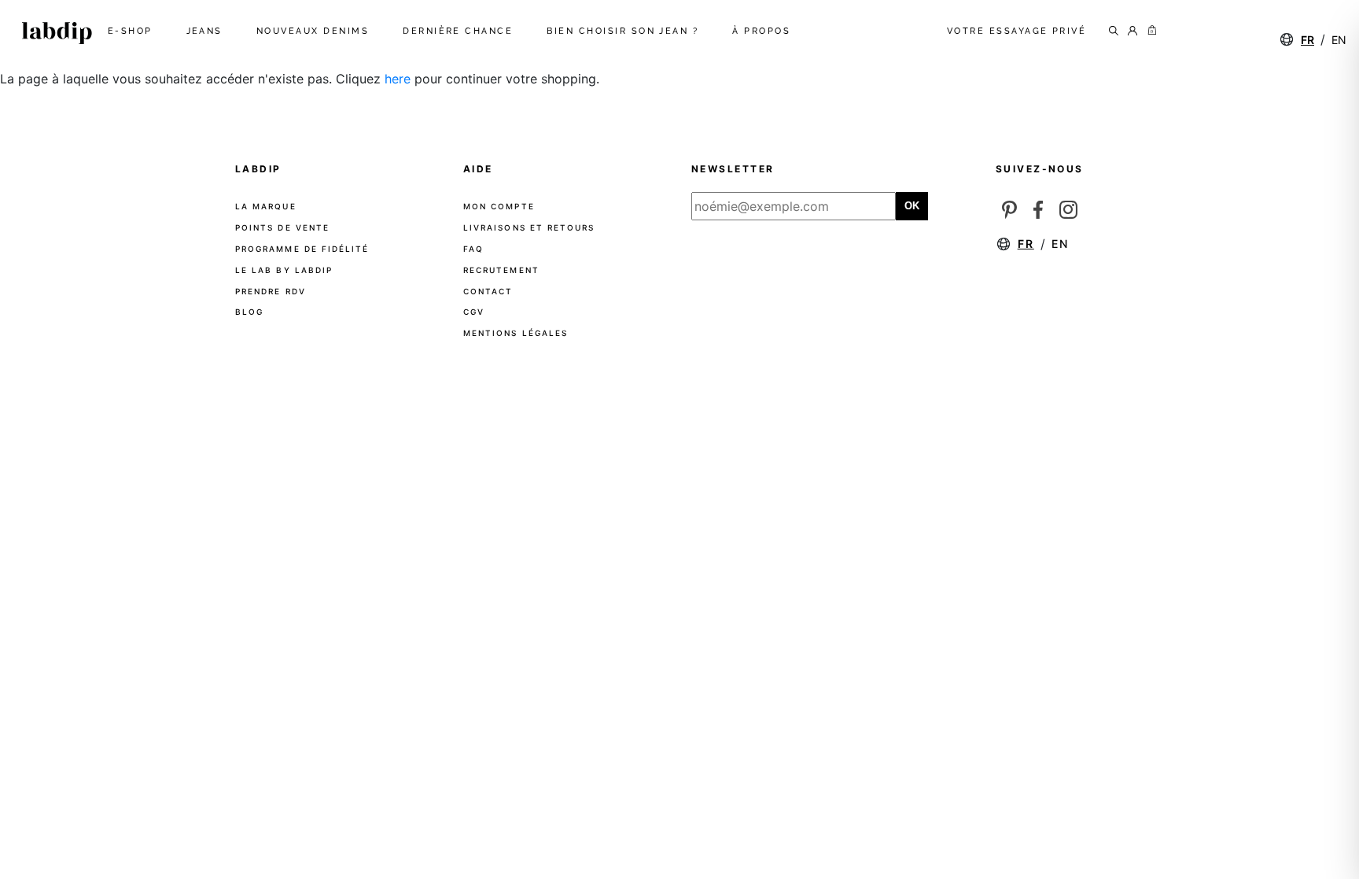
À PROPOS (764, 31)
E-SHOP (133, 31)
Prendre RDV (270, 291)
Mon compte (499, 206)
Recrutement (501, 270)
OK (911, 206)
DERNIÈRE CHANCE (461, 31)
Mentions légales (515, 333)
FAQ (473, 248)
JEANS (207, 31)
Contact (488, 291)
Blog (249, 311)
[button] (1149, 31)
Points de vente (282, 227)
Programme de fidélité (302, 248)
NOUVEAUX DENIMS (315, 31)
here (398, 79)
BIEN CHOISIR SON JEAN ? (626, 31)
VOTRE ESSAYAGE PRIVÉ (1017, 31)
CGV (473, 311)
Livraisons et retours (529, 227)
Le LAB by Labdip (284, 270)
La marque (265, 206)
